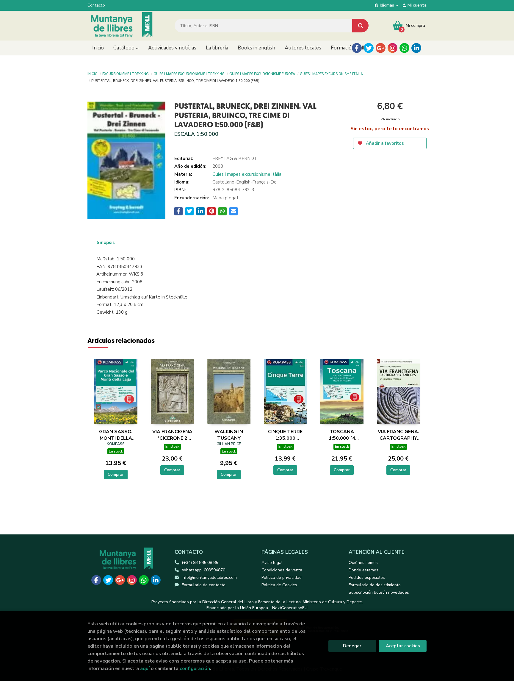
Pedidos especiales (367, 577)
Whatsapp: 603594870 (203, 570)
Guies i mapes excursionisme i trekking (189, 74)
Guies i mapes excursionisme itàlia (331, 74)
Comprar (116, 474)
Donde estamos (363, 570)
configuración (195, 668)
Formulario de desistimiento (375, 585)
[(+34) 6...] (404, 48)
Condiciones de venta (281, 570)
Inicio (92, 74)
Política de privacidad (281, 577)
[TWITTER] (369, 48)
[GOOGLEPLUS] (381, 48)
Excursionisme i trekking (125, 74)
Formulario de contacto (203, 585)
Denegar (352, 646)
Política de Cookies (279, 585)
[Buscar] (360, 25)
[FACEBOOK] (357, 48)
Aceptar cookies (403, 646)
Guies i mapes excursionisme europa (262, 74)
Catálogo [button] (124, 47)
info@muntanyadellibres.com (209, 577)
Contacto (96, 5)
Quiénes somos (363, 562)
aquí (145, 668)
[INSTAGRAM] (392, 48)
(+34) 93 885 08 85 (200, 562)
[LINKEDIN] (416, 48)
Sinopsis (106, 242)
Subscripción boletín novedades (379, 592)
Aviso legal (272, 562)
